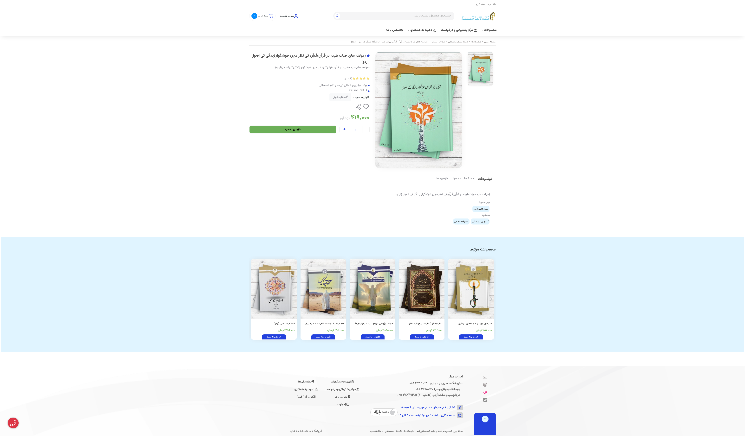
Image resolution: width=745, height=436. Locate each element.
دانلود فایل (339, 97)
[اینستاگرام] (485, 385)
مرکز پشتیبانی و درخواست (457, 30)
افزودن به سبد (292, 129)
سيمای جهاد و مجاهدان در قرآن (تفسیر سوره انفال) (475, 323)
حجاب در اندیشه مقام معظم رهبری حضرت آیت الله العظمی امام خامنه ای (323, 323)
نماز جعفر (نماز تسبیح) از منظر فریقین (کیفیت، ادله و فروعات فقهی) (423, 323)
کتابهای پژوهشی (480, 221)
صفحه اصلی (490, 42)
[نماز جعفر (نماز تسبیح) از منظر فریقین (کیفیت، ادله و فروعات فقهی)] (421, 289)
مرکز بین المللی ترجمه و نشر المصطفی (340, 85)
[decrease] (365, 129)
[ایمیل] (485, 377)
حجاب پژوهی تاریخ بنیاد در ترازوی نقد (373, 323)
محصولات (490, 30)
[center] (338, 16)
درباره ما (340, 404)
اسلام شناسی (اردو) (284, 323)
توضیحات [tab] (485, 179)
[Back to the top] (485, 419)
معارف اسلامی (438, 42)
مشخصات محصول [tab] (463, 178)
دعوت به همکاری (484, 4)
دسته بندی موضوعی (458, 42)
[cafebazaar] (384, 412)
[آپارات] (485, 392)
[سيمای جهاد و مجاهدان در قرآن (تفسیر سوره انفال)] (471, 289)
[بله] (485, 400)
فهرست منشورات (341, 381)
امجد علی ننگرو (481, 209)
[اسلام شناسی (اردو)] (274, 289)
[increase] (344, 129)
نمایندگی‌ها (305, 381)
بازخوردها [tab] (442, 178)
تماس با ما (393, 30)
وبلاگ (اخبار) (304, 397)
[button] (253, 299)
